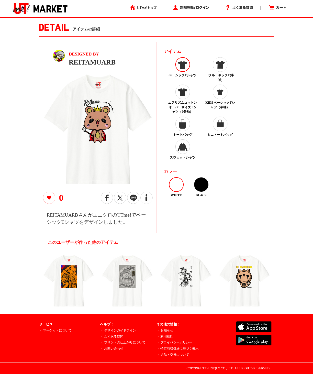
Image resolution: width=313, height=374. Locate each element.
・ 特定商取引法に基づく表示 (177, 348)
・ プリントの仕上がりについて (122, 342)
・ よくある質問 (111, 336)
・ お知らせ (164, 330)
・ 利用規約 (164, 336)
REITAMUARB (92, 62)
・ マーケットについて (55, 330)
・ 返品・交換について (172, 354)
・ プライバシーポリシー (174, 342)
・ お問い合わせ (111, 348)
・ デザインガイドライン (118, 330)
